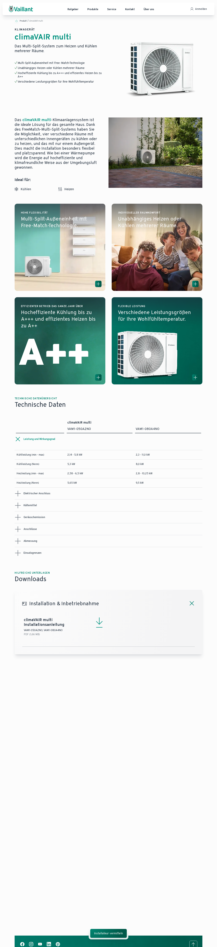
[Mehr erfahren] (98, 284)
